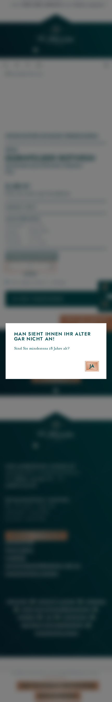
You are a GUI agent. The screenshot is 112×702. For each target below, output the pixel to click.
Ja (92, 366)
